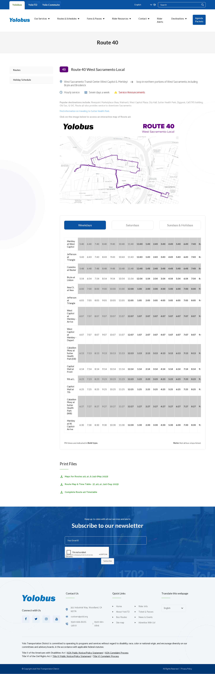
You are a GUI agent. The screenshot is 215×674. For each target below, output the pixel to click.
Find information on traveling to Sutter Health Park (84, 111)
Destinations (177, 18)
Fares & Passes (94, 18)
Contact (143, 18)
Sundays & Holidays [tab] (180, 225)
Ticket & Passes (146, 612)
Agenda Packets (199, 20)
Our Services (40, 18)
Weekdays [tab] (85, 225)
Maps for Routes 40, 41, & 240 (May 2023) (86, 477)
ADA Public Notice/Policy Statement (85, 653)
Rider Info (143, 606)
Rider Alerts (160, 20)
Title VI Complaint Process (106, 656)
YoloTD (32, 4)
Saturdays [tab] (132, 225)
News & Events (146, 617)
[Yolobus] (19, 20)
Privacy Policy (186, 669)
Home (119, 606)
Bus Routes (121, 617)
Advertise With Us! (147, 622)
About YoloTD (123, 612)
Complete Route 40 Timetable (81, 492)
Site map (120, 622)
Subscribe (107, 561)
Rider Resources (120, 18)
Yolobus (17, 4)
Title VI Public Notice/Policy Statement (72, 656)
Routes (16, 70)
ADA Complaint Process (116, 653)
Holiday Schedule (22, 80)
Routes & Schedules (67, 18)
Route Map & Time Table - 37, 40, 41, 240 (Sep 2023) (92, 484)
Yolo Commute (51, 4)
